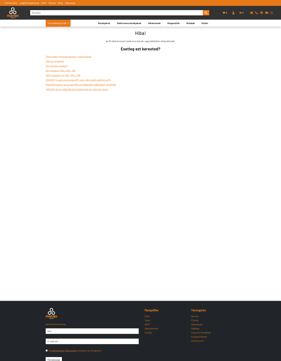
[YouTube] (266, 12)
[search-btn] (206, 12)
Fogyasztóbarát (199, 336)
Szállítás (195, 328)
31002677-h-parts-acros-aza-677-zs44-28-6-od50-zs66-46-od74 (78, 80)
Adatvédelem (151, 328)
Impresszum (197, 340)
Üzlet (147, 316)
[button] (241, 13)
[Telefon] (256, 12)
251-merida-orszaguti (57, 65)
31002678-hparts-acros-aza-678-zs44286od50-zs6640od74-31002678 (81, 84)
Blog (60, 2)
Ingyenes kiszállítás (201, 332)
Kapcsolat (70, 2)
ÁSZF (147, 324)
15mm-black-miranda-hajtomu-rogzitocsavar (68, 56)
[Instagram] (271, 12)
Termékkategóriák (57, 23)
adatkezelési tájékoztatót (64, 350)
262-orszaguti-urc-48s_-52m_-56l (63, 75)
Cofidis (148, 332)
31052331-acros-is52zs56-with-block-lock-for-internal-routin (77, 89)
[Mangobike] (51, 313)
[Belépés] (233, 13)
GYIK (43, 2)
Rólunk (52, 2)
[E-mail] (251, 12)
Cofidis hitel (11, 2)
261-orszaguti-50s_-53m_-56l (60, 70)
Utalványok (196, 324)
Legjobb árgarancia (29, 2)
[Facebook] (261, 12)
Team (147, 320)
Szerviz (194, 316)
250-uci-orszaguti (55, 61)
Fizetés (195, 320)
